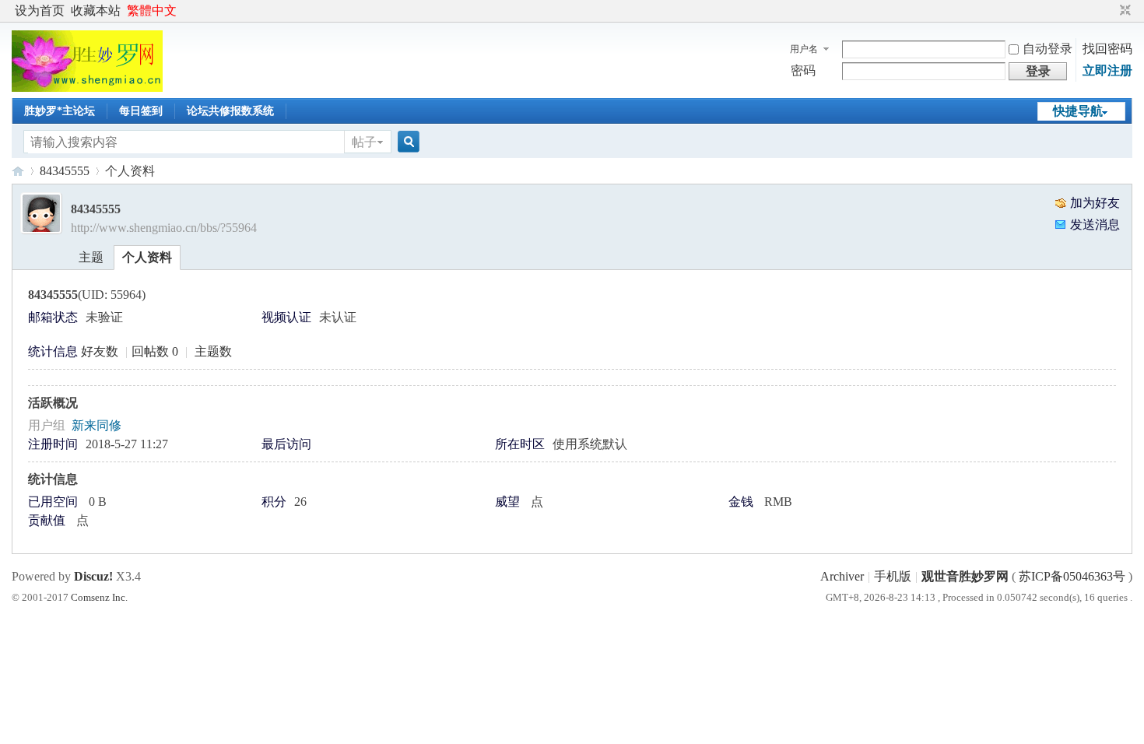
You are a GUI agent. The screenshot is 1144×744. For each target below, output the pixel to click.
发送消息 (1095, 224)
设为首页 (40, 10)
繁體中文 (152, 10)
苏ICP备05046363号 (1072, 576)
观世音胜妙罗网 (18, 171)
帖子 (364, 142)
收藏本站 (96, 10)
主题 (91, 257)
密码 (803, 70)
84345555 (64, 170)
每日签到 (141, 111)
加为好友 (1095, 202)
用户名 (804, 49)
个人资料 (147, 257)
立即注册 (1107, 70)
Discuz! (93, 576)
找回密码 (1107, 48)
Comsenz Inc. (99, 597)
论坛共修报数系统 (230, 111)
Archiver (842, 576)
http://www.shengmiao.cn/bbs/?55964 (164, 227)
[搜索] (406, 142)
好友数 (101, 351)
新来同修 (96, 425)
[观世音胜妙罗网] (87, 87)
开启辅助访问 (1110, 11)
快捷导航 (1078, 111)
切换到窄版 (1123, 11)
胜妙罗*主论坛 (59, 111)
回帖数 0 (155, 351)
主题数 (213, 351)
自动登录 (1047, 48)
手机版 (892, 576)
